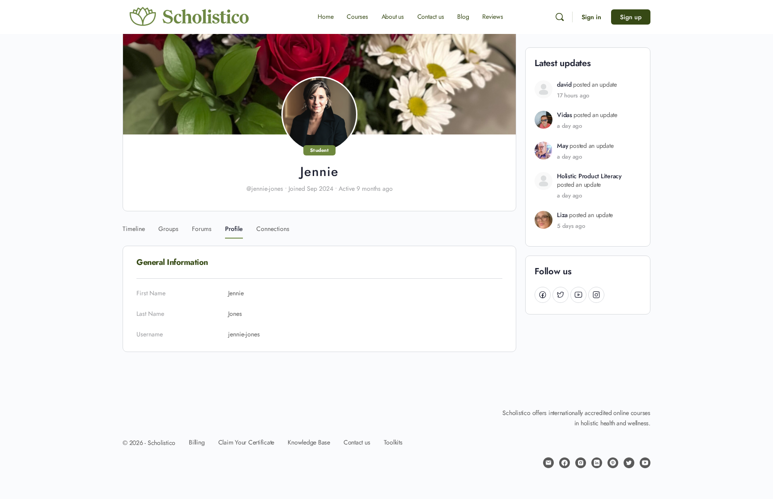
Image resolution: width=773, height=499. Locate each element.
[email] (548, 462)
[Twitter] (560, 294)
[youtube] (645, 462)
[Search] (560, 17)
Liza (562, 215)
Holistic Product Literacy (589, 176)
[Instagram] (596, 294)
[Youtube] (578, 294)
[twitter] (629, 462)
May (562, 146)
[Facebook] (543, 294)
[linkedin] (596, 462)
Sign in (591, 17)
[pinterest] (612, 462)
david (564, 84)
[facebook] (564, 462)
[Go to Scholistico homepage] (190, 16)
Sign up (630, 17)
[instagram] (580, 462)
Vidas (564, 115)
